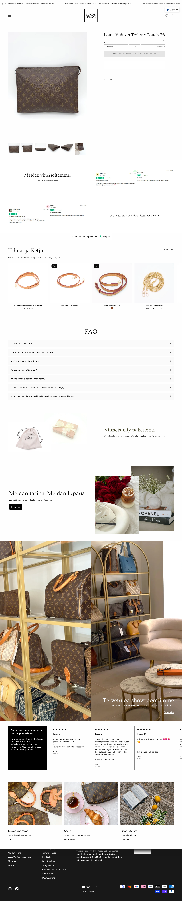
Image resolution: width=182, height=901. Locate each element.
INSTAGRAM (69, 839)
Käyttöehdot (47, 857)
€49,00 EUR (28, 308)
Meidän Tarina (14, 853)
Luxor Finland (93, 892)
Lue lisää (12, 839)
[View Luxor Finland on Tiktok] (16, 889)
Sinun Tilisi (47, 874)
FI (96, 887)
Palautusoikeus (49, 861)
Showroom (13, 861)
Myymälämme (48, 878)
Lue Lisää (15, 507)
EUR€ (88, 887)
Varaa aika (169, 712)
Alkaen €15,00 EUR (154, 308)
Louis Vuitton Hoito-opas (19, 857)
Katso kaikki (168, 249)
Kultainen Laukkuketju (154, 305)
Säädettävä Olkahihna (69, 305)
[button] (167, 15)
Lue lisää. (124, 839)
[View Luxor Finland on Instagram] (9, 889)
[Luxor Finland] (91, 15)
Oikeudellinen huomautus (54, 869)
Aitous (11, 865)
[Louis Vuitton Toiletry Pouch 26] (14, 149)
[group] (91, 287)
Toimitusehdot (49, 853)
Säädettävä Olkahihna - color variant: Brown (112, 308)
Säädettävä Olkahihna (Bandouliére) (28, 305)
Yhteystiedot (48, 865)
